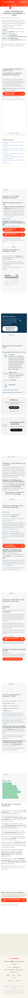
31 (11, 285)
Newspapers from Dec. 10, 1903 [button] (11, 234)
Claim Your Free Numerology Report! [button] (10, 546)
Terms (13, 977)
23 (9, 283)
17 (11, 282)
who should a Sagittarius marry (10, 529)
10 (11, 280)
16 (26, 8)
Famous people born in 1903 (10, 390)
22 (7, 283)
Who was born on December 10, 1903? (13, 148)
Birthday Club (13, 972)
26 (15, 283)
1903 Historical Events (9, 786)
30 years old (12, 716)
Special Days (20, 969)
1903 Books (15, 797)
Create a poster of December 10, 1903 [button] (10, 93)
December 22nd (12, 536)
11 (13, 8)
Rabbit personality (13, 560)
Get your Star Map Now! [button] (11, 659)
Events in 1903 (6, 219)
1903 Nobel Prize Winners (10, 789)
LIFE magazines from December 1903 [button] (10, 229)
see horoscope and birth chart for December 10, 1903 (10, 329)
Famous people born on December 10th (13, 392)
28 (5, 285)
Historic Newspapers (10, 969)
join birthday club (16, 429)
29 (7, 285)
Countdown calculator (13, 735)
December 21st (6, 535)
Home (9, 967)
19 (15, 282)
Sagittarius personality (15, 527)
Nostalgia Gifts (16, 967)
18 (13, 282)
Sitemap (8, 975)
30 (9, 285)
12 (15, 8)
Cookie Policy (17, 980)
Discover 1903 (7, 783)
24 (11, 283)
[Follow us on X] (12, 961)
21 (5, 283)
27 (17, 283)
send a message (14, 407)
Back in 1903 (7, 163)
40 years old (19, 716)
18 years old (6, 716)
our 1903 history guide (19, 866)
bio (17, 369)
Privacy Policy (10, 980)
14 (21, 8)
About (13, 975)
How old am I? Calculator (13, 719)
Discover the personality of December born (13, 540)
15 (23, 8)
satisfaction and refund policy (12, 96)
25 (13, 283)
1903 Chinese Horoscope (9, 794)
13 (18, 8)
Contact (19, 975)
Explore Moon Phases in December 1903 (13, 643)
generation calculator (12, 749)
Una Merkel (11, 354)
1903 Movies (6, 797)
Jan (20, 5)
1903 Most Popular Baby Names (11, 791)
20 (17, 282)
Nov (8, 5)
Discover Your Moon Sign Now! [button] (11, 639)
